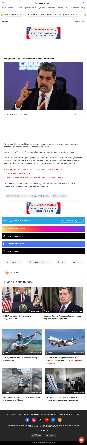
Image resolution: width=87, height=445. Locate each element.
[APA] (43, 430)
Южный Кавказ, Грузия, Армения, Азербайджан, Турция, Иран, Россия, (53, 14)
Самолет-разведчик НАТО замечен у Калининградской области (34, 177)
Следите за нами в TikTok (15, 236)
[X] (40, 420)
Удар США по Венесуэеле (16, 196)
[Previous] (2, 15)
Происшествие (30, 8)
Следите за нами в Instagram (16, 229)
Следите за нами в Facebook (16, 244)
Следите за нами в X (13, 251)
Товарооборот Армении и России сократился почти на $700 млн (35, 169)
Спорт (83, 8)
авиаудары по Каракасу (39, 196)
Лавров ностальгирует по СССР (20, 173)
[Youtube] (47, 420)
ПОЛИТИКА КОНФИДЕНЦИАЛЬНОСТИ (55, 414)
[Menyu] (3, 3)
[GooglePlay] (36, 435)
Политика (52, 8)
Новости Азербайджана (13, 14)
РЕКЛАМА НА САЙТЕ (15, 414)
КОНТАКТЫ (28, 414)
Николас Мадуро (59, 196)
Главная (75, 21)
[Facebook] (27, 420)
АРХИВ (36, 414)
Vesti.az (19, 152)
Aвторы (11, 8)
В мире (19, 8)
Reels (4, 8)
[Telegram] (53, 420)
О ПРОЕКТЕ (75, 414)
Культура (42, 8)
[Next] (84, 15)
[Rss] (60, 420)
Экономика (62, 8)
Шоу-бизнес (74, 8)
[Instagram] (34, 420)
